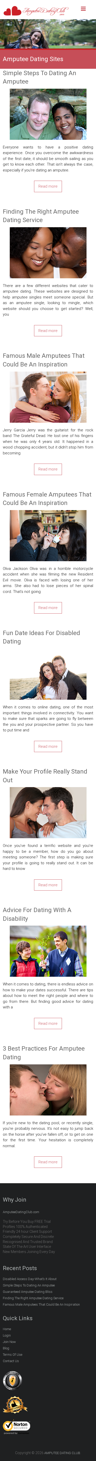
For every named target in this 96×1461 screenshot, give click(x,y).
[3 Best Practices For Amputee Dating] (48, 1067)
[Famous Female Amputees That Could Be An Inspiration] (48, 513)
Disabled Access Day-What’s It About (30, 1279)
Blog (6, 1348)
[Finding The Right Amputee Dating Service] (48, 230)
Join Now (9, 1342)
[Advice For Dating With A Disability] (48, 928)
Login (7, 1335)
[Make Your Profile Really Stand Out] (48, 790)
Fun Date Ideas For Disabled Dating (41, 637)
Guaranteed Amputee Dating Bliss (27, 1292)
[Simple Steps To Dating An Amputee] (48, 91)
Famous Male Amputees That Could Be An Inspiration (43, 360)
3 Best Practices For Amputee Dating (44, 1053)
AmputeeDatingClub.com (21, 1212)
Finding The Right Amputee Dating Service (41, 216)
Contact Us (11, 1361)
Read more (48, 186)
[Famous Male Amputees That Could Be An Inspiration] (48, 374)
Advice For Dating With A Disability (37, 914)
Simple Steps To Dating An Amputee (39, 77)
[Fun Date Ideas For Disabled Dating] (48, 651)
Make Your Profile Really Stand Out (45, 776)
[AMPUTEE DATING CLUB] (36, 8)
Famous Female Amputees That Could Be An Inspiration (47, 499)
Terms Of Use (12, 1354)
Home (7, 1329)
